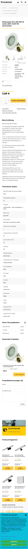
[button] (3, 58)
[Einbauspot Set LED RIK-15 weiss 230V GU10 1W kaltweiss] (14, 353)
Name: (4, 384)
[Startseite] (6, 2)
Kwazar (17, 65)
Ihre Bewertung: (6, 390)
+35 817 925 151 (12, 512)
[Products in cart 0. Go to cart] (18, 2)
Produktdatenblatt (7, 85)
